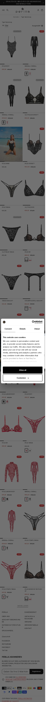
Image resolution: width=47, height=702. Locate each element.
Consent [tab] (8, 329)
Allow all (22, 370)
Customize (21, 378)
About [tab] (37, 329)
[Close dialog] (45, 334)
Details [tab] (23, 329)
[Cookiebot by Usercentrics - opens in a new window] (32, 322)
